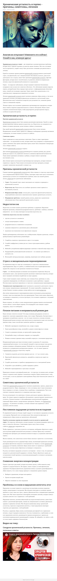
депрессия (10, 178)
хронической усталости (31, 73)
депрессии (43, 290)
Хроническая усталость (9, 122)
